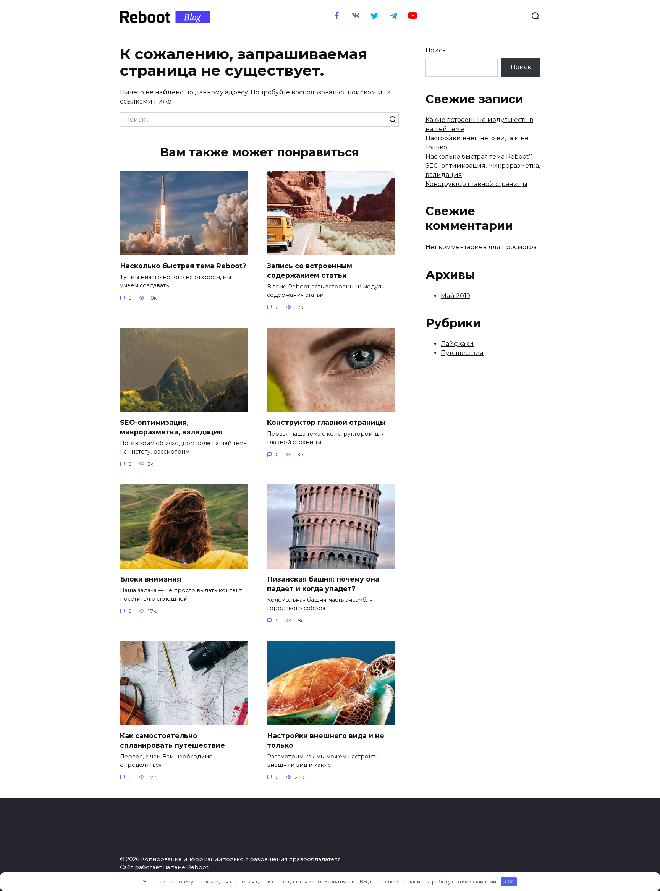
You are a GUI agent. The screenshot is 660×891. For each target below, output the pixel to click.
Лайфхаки (457, 343)
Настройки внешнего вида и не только (325, 740)
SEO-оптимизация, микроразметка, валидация (171, 427)
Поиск (435, 50)
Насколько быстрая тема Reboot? (183, 266)
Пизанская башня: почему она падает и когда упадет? (323, 584)
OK (509, 881)
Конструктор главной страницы (326, 422)
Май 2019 (455, 296)
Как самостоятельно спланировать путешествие (172, 740)
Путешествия (462, 352)
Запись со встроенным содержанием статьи (309, 270)
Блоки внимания (150, 579)
